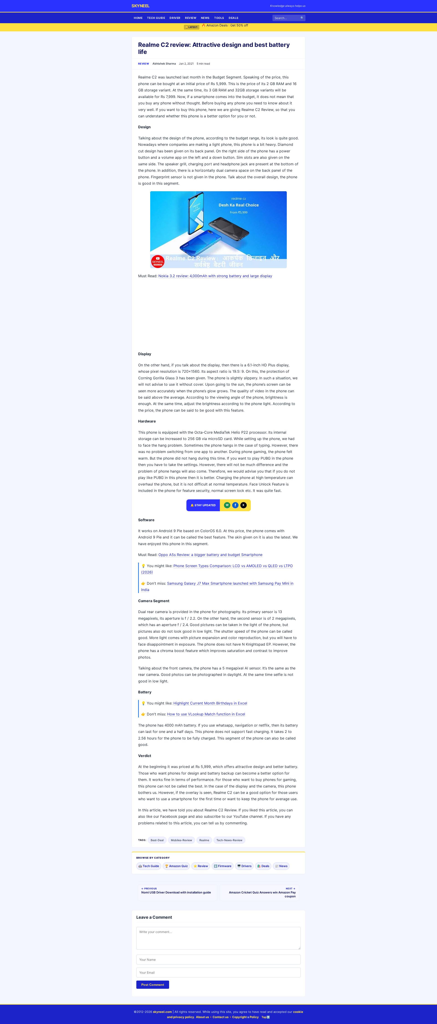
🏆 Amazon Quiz (176, 866)
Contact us (221, 1017)
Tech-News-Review (229, 840)
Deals (234, 18)
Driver (175, 18)
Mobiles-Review (181, 840)
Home (138, 18)
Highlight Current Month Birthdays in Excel (210, 703)
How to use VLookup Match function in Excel (206, 714)
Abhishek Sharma (164, 63)
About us (202, 1017)
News (205, 18)
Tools (219, 18)
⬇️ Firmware (222, 866)
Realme (204, 840)
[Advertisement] (218, 315)
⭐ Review (200, 866)
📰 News (281, 866)
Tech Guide (156, 18)
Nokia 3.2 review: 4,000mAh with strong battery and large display (215, 276)
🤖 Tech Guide (148, 866)
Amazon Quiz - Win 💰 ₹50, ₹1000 (227, 27)
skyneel (141, 5)
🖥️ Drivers (244, 866)
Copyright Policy (245, 1017)
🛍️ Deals (263, 866)
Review (190, 18)
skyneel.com (162, 1012)
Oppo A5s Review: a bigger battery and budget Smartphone (210, 554)
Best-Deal (157, 840)
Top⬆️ (266, 1017)
